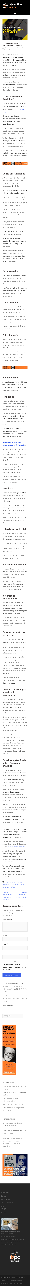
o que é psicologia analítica (13, 882)
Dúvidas (3, 1196)
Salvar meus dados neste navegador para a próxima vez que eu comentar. (14, 967)
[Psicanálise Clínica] (15, 5)
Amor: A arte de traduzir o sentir (12, 1104)
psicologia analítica (8, 884)
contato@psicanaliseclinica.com (8, 1244)
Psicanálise (18, 49)
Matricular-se (5, 1192)
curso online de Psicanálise (17, 847)
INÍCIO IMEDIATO (8, 1005)
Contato (3, 1212)
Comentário (7, 920)
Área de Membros (7, 1203)
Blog (2, 1206)
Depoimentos (5, 1199)
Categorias (4, 1209)
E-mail (5, 944)
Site (3, 953)
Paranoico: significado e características (22, 894)
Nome (5, 935)
